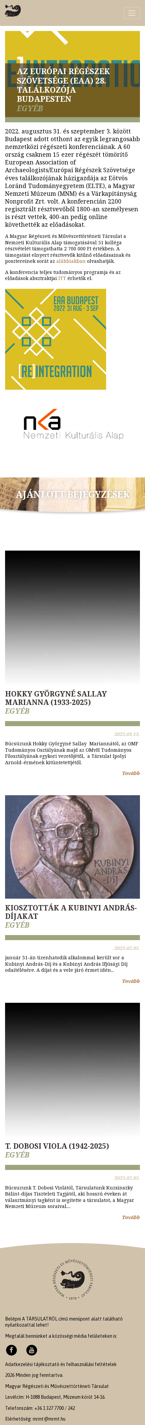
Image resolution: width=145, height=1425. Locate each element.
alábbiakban (71, 261)
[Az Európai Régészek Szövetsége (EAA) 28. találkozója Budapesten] (13, 10)
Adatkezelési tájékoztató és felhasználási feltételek (61, 1364)
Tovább (131, 773)
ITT (62, 278)
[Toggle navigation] (132, 13)
